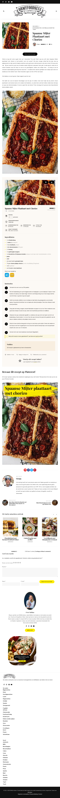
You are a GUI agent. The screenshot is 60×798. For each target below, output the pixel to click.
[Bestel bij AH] (7, 275)
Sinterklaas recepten (48, 28)
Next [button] (56, 514)
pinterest (8, 2)
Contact (40, 794)
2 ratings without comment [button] (42, 551)
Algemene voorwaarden (23, 794)
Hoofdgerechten (37, 28)
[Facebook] (28, 470)
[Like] (25, 470)
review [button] (35, 362)
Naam (4, 581)
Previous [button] (53, 514)
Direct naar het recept (30, 54)
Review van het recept (7, 563)
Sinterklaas (6, 734)
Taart (34, 29)
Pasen (4, 732)
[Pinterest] (34, 470)
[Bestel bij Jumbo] (12, 275)
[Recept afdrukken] (46, 182)
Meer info (30, 630)
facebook (2, 2)
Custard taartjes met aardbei (30, 539)
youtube (11, 2)
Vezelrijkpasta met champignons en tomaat (49, 539)
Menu (56, 11)
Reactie (4, 566)
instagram (5, 2)
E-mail (23, 581)
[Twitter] (31, 470)
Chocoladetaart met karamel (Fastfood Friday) (10, 539)
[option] (10, 530)
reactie (37, 336)
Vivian (38, 44)
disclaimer (30, 792)
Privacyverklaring (34, 794)
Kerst (4, 730)
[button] (51, 182)
